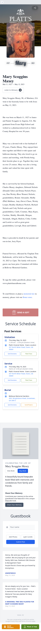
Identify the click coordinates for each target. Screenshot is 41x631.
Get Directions (12, 354)
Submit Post (20, 542)
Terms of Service (26, 621)
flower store (27, 297)
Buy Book (22, 471)
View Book (10, 471)
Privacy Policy (14, 621)
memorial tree (29, 293)
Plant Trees (28, 354)
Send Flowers (29, 405)
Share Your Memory (14, 505)
